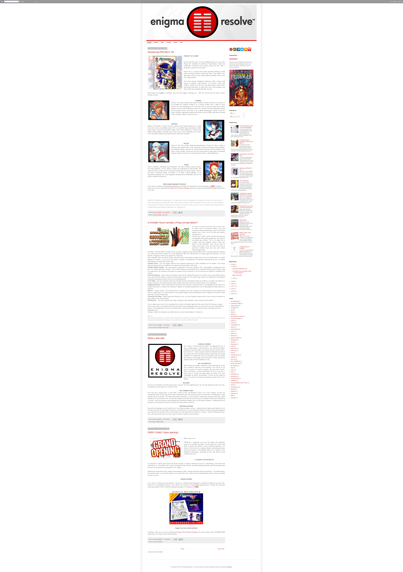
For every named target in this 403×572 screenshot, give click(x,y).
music (167, 327)
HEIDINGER (233, 59)
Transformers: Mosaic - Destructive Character (246, 194)
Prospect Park (235, 378)
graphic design (235, 338)
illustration (234, 344)
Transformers (234, 387)
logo (232, 367)
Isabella (233, 357)
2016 (232, 288)
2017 (232, 286)
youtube (233, 398)
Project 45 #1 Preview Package (179, 188)
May (234, 266)
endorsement (234, 329)
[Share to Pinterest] (182, 212)
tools (232, 385)
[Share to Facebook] (180, 212)
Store (162, 42)
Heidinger (234, 340)
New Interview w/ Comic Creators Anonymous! (246, 206)
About (175, 42)
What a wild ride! (156, 338)
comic (163, 214)
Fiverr (232, 331)
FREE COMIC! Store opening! (163, 432)
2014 (232, 293)
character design (156, 214)
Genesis (154, 327)
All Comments (236, 116)
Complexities (234, 325)
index (232, 346)
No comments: (166, 212)
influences (234, 348)
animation (234, 307)
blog (153, 421)
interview (233, 350)
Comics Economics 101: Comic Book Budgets (246, 126)
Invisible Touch (161, 327)
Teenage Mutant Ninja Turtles (239, 383)
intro (232, 352)
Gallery (156, 42)
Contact (169, 42)
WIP (232, 395)
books (232, 314)
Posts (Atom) (159, 552)
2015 (232, 291)
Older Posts (221, 549)
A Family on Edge (236, 303)
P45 (166, 214)
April (234, 278)
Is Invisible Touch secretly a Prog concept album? (173, 222)
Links (181, 42)
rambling (157, 421)
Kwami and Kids (235, 363)
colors (232, 320)
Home (149, 42)
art (231, 310)
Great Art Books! (244, 181)
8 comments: (166, 325)
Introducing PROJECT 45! (161, 52)
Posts (233, 113)
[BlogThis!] (176, 212)
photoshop (234, 374)
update (162, 421)
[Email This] (174, 212)
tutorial (233, 389)
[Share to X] (178, 212)
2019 (232, 281)
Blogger (230, 567)
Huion (232, 342)
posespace (234, 376)
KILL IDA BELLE (235, 361)
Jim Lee (233, 359)
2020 (232, 264)
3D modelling (235, 301)
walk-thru (233, 393)
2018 (232, 284)
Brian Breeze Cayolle (237, 316)
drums (232, 327)
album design (235, 305)
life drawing (234, 365)
